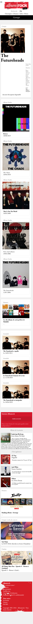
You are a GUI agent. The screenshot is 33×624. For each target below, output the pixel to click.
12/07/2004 (7, 292)
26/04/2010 (7, 175)
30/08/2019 (7, 136)
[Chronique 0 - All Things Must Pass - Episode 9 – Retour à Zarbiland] (16, 561)
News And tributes (9, 252)
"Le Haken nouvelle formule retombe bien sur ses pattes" (22, 483)
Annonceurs (6, 591)
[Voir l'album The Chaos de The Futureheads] (15, 170)
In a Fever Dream (17, 481)
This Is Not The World (10, 211)
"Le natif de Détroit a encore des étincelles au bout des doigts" (22, 472)
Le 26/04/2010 (8, 402)
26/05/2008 (7, 213)
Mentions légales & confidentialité (13, 595)
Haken (14, 479)
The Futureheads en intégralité (12, 400)
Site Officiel (27, 89)
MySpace (28, 91)
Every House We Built (18, 436)
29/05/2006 (7, 254)
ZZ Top (14, 456)
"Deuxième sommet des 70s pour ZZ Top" (22, 460)
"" (16, 444)
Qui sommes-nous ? (9, 585)
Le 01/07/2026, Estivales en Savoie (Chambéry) (16, 544)
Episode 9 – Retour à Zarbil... (11, 570)
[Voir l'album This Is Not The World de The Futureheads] (15, 209)
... (3, 324)
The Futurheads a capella (11, 351)
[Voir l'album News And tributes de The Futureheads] (15, 249)
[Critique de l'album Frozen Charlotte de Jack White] (5, 475)
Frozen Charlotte (17, 469)
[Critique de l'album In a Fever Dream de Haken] (5, 487)
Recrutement (7, 589)
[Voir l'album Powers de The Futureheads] (15, 131)
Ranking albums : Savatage (10, 513)
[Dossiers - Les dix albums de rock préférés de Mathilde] (15, 309)
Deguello (14, 458)
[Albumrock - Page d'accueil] (16, 9)
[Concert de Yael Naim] (16, 539)
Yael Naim (5, 542)
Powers (5, 134)
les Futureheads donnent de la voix (14, 376)
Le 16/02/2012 (8, 353)
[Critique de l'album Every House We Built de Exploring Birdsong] (5, 442)
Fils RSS (5, 604)
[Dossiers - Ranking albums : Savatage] (16, 510)
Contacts (5, 587)
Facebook (6, 601)
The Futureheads (8, 290)
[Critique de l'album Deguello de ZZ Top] (5, 464)
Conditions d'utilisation (10, 593)
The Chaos (6, 173)
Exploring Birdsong (17, 434)
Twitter (5, 602)
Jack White (15, 467)
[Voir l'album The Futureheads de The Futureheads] (15, 288)
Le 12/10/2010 (8, 378)
